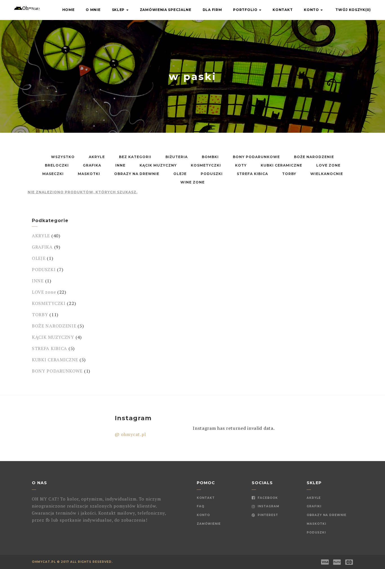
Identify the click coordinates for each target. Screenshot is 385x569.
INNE (38, 281)
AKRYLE (41, 236)
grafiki (314, 506)
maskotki (316, 524)
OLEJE (39, 258)
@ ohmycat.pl (130, 434)
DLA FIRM (212, 10)
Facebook (267, 498)
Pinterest (267, 515)
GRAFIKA (42, 247)
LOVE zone (44, 292)
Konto (312, 10)
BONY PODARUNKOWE (57, 371)
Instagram (267, 506)
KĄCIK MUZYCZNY (53, 337)
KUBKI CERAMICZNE (55, 360)
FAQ (200, 506)
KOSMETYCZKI (49, 303)
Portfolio (245, 10)
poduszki (316, 532)
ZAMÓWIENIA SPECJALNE (165, 10)
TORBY (40, 314)
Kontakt (283, 10)
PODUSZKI (44, 269)
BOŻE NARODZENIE (54, 326)
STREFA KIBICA (49, 348)
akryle (314, 498)
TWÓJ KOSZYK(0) (353, 10)
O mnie (93, 10)
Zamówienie (209, 524)
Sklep (119, 10)
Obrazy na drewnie (326, 515)
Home (68, 10)
